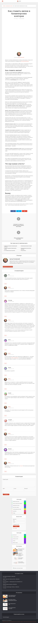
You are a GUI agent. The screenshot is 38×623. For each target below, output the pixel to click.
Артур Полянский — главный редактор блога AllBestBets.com (12, 581)
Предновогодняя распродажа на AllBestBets (10, 584)
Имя (4, 488)
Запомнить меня (16, 524)
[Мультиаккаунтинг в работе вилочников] (15, 549)
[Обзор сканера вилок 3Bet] (15, 558)
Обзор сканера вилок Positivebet (21, 562)
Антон (9, 287)
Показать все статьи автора (7, 266)
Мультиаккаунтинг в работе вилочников (21, 550)
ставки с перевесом (14, 357)
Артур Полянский (21, 57)
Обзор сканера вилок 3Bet (20, 558)
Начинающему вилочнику (13, 621)
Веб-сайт (26, 488)
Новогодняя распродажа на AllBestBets (9, 576)
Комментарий (5, 479)
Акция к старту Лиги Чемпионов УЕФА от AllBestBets (11, 579)
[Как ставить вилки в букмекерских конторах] (15, 553)
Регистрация (15, 528)
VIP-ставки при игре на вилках (9, 250)
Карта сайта (34, 621)
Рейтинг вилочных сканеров (27, 621)
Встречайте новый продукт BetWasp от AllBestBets (11, 586)
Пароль (14, 521)
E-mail (15, 488)
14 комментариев (21, 18)
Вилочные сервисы (20, 621)
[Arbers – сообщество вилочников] (19, 1)
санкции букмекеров (25, 61)
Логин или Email (14, 520)
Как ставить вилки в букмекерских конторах (20, 554)
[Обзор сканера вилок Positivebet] (15, 562)
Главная (4, 5)
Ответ (5, 283)
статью (21, 465)
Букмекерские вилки (9, 5)
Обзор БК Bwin (23, 250)
